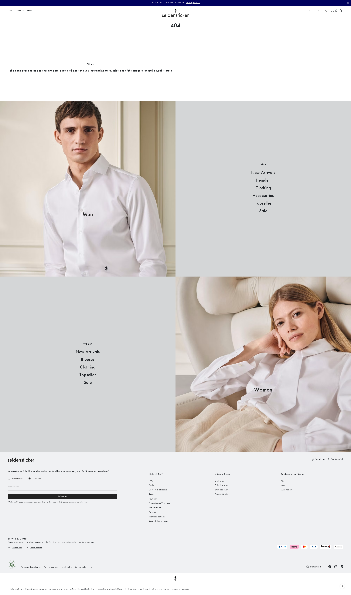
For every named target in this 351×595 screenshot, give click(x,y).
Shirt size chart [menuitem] (221, 489)
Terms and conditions (31, 567)
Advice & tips (222, 474)
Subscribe (62, 496)
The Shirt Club (337, 459)
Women (263, 389)
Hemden (263, 180)
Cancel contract (36, 547)
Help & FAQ (156, 474)
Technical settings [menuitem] (157, 516)
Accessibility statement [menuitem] (159, 521)
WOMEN (196, 3)
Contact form (17, 547)
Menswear (37, 478)
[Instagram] (335, 566)
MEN (188, 3)
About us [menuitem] (284, 480)
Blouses (87, 359)
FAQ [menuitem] (151, 480)
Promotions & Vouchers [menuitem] (159, 503)
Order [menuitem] (152, 485)
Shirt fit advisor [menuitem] (221, 485)
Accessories (263, 195)
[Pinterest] (342, 566)
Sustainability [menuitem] (286, 489)
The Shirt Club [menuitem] (155, 507)
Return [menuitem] (152, 494)
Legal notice (66, 567)
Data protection (51, 567)
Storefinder (320, 459)
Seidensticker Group (292, 474)
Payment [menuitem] (152, 498)
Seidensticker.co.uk (84, 567)
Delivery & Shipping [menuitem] (158, 489)
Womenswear (17, 478)
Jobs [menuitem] (283, 485)
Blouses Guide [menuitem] (221, 494)
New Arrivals (263, 172)
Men (87, 214)
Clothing (263, 187)
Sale (263, 210)
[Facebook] (329, 566)
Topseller (263, 203)
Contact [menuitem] (152, 512)
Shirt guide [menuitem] (219, 480)
